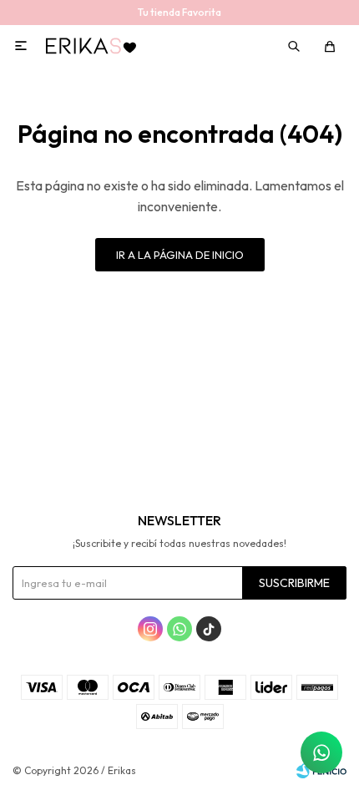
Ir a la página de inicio (180, 254)
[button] (295, 46)
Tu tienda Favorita (179, 12)
